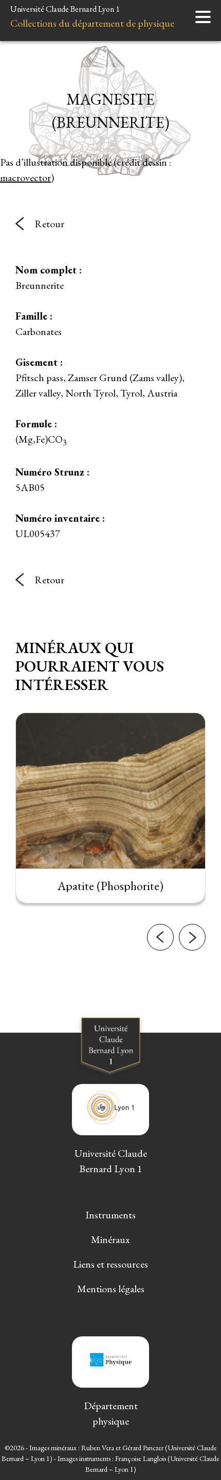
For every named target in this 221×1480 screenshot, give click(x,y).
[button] (160, 937)
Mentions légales (110, 1288)
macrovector (25, 177)
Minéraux (110, 1239)
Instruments (110, 1214)
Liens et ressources (110, 1264)
